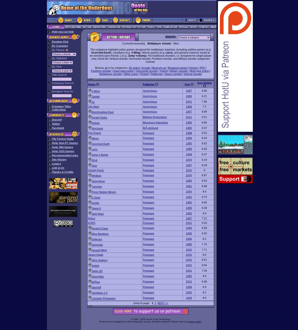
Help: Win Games (62, 147)
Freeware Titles (61, 106)
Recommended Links (65, 155)
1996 (189, 96)
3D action (134, 67)
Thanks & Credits (63, 172)
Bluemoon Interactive (155, 122)
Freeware (148, 133)
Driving (193, 67)
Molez (91, 218)
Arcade (146, 67)
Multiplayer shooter (110, 74)
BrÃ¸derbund (150, 128)
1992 (189, 213)
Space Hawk (95, 254)
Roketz (95, 123)
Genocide (97, 244)
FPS (202, 67)
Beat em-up (159, 67)
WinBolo (96, 175)
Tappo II (96, 208)
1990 (189, 128)
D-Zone (95, 197)
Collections (59, 109)
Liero (94, 149)
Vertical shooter (193, 74)
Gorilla (95, 203)
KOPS (91, 223)
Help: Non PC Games (65, 143)
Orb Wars (93, 106)
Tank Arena (98, 181)
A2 (93, 102)
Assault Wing (99, 250)
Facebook (58, 128)
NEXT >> (163, 303)
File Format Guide (63, 138)
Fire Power (94, 133)
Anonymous (150, 90)
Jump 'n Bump (99, 154)
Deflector (96, 239)
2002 (189, 259)
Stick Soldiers (99, 260)
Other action (131, 74)
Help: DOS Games (63, 151)
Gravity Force (96, 170)
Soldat (95, 265)
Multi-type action (199, 71)
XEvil (94, 160)
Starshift (96, 287)
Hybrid (164, 71)
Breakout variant (177, 67)
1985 (189, 276)
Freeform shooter (101, 71)
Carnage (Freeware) (103, 298)
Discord (57, 119)
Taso (94, 165)
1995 (189, 143)
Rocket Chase (99, 228)
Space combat (173, 74)
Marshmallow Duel (102, 112)
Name (92, 84)
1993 (189, 197)
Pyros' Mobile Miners (103, 192)
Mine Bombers (100, 233)
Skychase (97, 128)
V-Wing (95, 91)
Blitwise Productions (155, 117)
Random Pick (60, 41)
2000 (189, 159)
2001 (189, 101)
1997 (189, 90)
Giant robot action (123, 71)
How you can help (63, 31)
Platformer (157, 74)
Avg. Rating (204, 83)
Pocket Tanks (99, 117)
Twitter (56, 123)
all (106, 67)
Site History (59, 159)
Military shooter (179, 71)
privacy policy (194, 321)
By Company (60, 45)
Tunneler (96, 186)
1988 (189, 133)
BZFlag (95, 282)
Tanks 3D (97, 271)
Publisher (149, 84)
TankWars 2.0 (99, 292)
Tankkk (95, 96)
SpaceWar (97, 276)
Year (187, 84)
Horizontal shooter (147, 71)
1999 (189, 138)
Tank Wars (97, 213)
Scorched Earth (100, 144)
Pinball (144, 74)
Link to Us (58, 167)
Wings (95, 138)
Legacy (56, 163)
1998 (189, 106)
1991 (189, 186)
